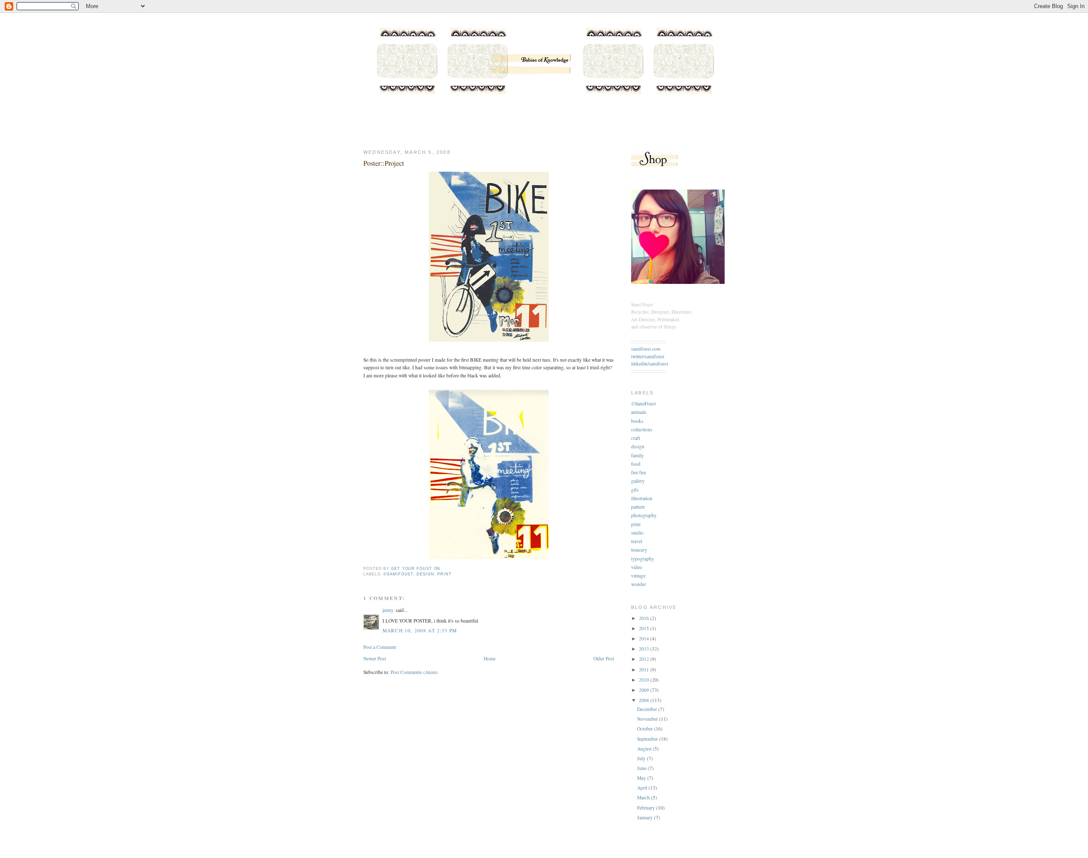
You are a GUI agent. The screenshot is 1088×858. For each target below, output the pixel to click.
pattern (638, 507)
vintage (638, 575)
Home (490, 658)
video (636, 567)
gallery (638, 481)
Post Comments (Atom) (414, 672)
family (637, 455)
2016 (644, 618)
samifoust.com (645, 348)
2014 (644, 638)
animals (638, 412)
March (644, 797)
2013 (644, 649)
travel (636, 541)
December (647, 709)
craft (635, 438)
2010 (644, 680)
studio (637, 533)
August (645, 748)
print (444, 574)
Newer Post (374, 658)
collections (641, 429)
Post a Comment (379, 647)
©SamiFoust (398, 574)
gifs (635, 490)
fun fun (638, 472)
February (646, 807)
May (642, 778)
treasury (639, 550)
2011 (644, 669)
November (648, 719)
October (645, 728)
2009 (644, 690)
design (425, 574)
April (643, 787)
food (635, 464)
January (645, 817)
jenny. (388, 610)
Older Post (603, 658)
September (648, 739)
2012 (644, 659)
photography (644, 515)
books (637, 421)
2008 (644, 700)
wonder (638, 584)
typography (642, 558)
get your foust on (415, 568)
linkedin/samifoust (649, 363)
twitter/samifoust (647, 356)
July (642, 758)
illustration (641, 498)
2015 (644, 628)
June (642, 768)
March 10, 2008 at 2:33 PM (419, 630)
